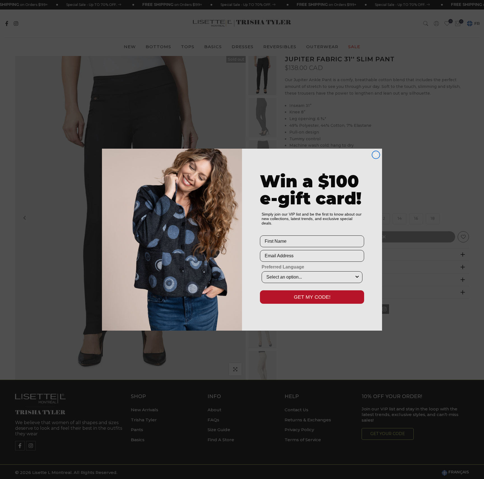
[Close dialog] (376, 155)
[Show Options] (357, 277)
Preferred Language (283, 267)
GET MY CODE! (312, 297)
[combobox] (310, 277)
